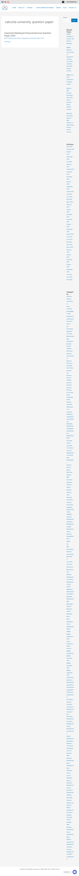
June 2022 (69, 277)
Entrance (69, 490)
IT (67, 559)
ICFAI (68, 539)
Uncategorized (25, 38)
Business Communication (70, 356)
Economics (70, 479)
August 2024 (70, 191)
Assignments (70, 316)
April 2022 (69, 279)
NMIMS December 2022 (69, 658)
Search (65, 17)
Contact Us (72, 7)
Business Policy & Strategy (69, 378)
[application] (33, 7)
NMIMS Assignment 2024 (70, 636)
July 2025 (69, 161)
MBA (68, 601)
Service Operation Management (70, 783)
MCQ (68, 619)
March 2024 (70, 202)
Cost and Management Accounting (70, 453)
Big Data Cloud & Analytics (69, 346)
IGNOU (68, 541)
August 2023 (70, 234)
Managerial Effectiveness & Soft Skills (70, 592)
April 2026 (69, 146)
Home (14, 7)
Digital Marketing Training (45, 7)
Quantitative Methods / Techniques (70, 743)
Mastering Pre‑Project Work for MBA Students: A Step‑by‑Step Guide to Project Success (70, 123)
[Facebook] (2, 2)
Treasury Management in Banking (70, 852)
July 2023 (69, 236)
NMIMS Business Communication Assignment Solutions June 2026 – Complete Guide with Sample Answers (70, 59)
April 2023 (69, 244)
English (69, 487)
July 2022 (69, 274)
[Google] (8, 2)
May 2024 (69, 199)
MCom (68, 616)
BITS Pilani (70, 351)
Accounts (69, 296)
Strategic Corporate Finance (69, 817)
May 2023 (69, 242)
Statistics (69, 800)
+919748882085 (71, 2)
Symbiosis (69, 847)
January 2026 (70, 149)
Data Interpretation (70, 460)
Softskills (69, 795)
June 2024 (69, 196)
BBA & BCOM (7, 38)
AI (67, 304)
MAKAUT (69, 574)
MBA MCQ (69, 614)
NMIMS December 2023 (69, 665)
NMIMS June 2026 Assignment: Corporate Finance (70, 79)
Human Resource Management (70, 534)
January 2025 (70, 169)
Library (58, 7)
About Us (21, 7)
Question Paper (16, 38)
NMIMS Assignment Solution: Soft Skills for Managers (70, 38)
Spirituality (69, 797)
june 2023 (69, 564)
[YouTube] (5, 2)
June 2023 (69, 239)
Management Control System (70, 584)
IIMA (68, 546)
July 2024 (69, 194)
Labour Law (70, 567)
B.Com (68, 324)
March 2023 (70, 247)
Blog (64, 7)
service (69, 773)
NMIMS (69, 631)
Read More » (7, 42)
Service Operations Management (70, 790)
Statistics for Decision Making (70, 805)
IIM (67, 544)
